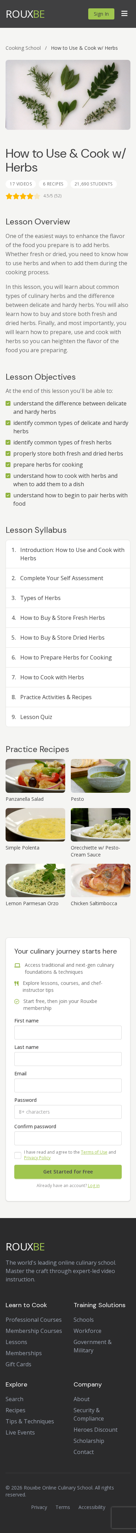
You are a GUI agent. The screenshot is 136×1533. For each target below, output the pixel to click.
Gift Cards (18, 1364)
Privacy (39, 1507)
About (82, 1399)
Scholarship (89, 1441)
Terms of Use (94, 1152)
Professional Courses (34, 1319)
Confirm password (35, 1126)
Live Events (20, 1432)
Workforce (87, 1331)
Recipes (15, 1410)
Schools (84, 1319)
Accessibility (91, 1507)
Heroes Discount (96, 1429)
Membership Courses (34, 1331)
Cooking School (23, 48)
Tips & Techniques (30, 1421)
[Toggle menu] (124, 14)
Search (14, 1399)
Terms (62, 1507)
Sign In (101, 13)
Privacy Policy (37, 1158)
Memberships (24, 1353)
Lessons (16, 1342)
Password (25, 1100)
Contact (84, 1452)
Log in (94, 1185)
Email (20, 1073)
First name (26, 1020)
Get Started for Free (68, 1171)
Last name (26, 1047)
